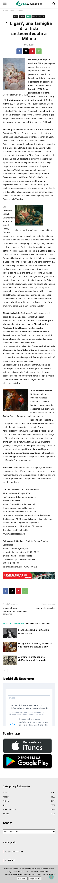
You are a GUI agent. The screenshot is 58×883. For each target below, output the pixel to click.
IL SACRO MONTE (14, 851)
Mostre (34, 16)
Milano (20, 10)
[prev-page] (4, 670)
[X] (26, 51)
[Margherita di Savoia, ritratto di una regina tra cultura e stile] (10, 647)
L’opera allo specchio (45, 608)
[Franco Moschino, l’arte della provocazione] (10, 633)
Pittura (41, 16)
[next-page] (9, 670)
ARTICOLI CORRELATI (13, 623)
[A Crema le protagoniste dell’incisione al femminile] (10, 660)
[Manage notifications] (51, 877)
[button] (4, 4)
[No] (54, 874)
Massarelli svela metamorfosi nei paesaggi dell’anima (15, 611)
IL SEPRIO (10, 860)
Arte (28, 16)
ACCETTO (22, 878)
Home (5, 10)
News (12, 10)
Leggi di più (35, 878)
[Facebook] (19, 51)
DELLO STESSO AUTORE (38, 623)
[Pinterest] (32, 51)
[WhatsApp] (39, 51)
